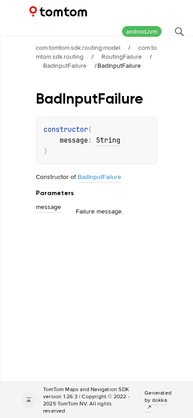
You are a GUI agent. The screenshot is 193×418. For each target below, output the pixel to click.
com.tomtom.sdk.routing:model (78, 47)
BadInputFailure (65, 65)
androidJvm (142, 31)
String (108, 140)
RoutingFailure (121, 56)
